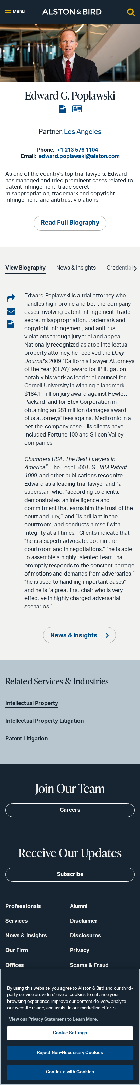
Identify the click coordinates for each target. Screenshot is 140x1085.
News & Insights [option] (76, 268)
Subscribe (70, 874)
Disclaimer (84, 921)
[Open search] (131, 11)
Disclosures (85, 935)
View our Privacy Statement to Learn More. (53, 1019)
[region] (70, 1027)
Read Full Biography (70, 223)
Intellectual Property (31, 703)
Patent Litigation (26, 739)
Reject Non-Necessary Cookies (70, 1053)
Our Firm (16, 950)
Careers (70, 810)
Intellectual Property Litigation (44, 721)
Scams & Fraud (89, 965)
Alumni (78, 906)
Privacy (79, 950)
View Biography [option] (25, 268)
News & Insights (74, 635)
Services (16, 921)
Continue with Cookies (70, 1072)
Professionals (23, 906)
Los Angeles (82, 131)
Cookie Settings (70, 1033)
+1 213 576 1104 (77, 150)
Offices (14, 965)
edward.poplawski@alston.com (79, 156)
